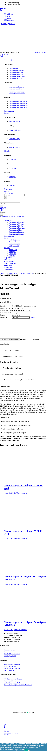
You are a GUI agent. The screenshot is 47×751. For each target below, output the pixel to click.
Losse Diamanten (10, 263)
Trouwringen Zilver (15, 89)
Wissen (32, 317)
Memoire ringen (14, 244)
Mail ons (12, 24)
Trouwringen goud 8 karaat (18, 101)
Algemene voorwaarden (12, 733)
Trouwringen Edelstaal (16, 87)
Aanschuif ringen (15, 242)
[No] (29, 750)
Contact (7, 16)
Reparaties (8, 189)
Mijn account (8, 20)
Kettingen (12, 177)
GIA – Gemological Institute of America (18, 685)
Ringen (6, 113)
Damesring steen (6, 310)
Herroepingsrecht (10, 656)
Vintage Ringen (14, 147)
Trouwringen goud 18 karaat (18, 107)
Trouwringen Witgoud (16, 72)
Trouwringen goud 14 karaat (18, 105)
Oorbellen (12, 160)
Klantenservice (9, 650)
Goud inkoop (9, 193)
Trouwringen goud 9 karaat (18, 103)
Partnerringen (9, 111)
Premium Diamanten (11, 681)
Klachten (7, 652)
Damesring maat (5, 308)
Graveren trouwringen (12, 664)
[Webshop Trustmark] (15, 707)
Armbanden (13, 168)
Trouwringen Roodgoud (17, 76)
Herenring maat (5, 313)
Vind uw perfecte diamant (13, 679)
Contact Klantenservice (12, 654)
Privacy (7, 731)
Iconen (2, 315)
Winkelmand (8, 269)
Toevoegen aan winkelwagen (10, 339)
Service (7, 191)
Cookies (7, 735)
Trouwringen (8, 60)
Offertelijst (8, 265)
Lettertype (3, 317)
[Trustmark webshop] (28, 52)
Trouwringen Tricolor (16, 78)
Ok (26, 750)
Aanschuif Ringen (15, 130)
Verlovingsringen (15, 121)
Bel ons (4, 24)
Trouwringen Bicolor (16, 74)
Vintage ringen (14, 246)
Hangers (12, 185)
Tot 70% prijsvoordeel (12, 683)
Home (2, 273)
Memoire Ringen (14, 139)
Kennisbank (8, 14)
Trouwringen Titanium (16, 91)
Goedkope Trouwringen (17, 93)
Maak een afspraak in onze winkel (12, 216)
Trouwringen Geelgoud (17, 70)
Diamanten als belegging (12, 668)
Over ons (7, 18)
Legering (3, 306)
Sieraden (7, 151)
